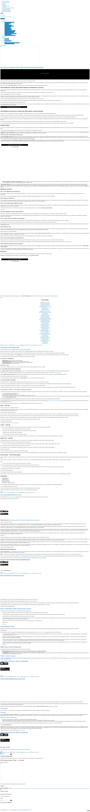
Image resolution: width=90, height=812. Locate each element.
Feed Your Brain (39, 345)
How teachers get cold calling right (9, 347)
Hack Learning (9, 809)
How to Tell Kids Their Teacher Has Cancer (12, 575)
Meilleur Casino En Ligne (45, 305)
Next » (3, 753)
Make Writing (7, 24)
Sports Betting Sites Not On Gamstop (45, 306)
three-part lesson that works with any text (54, 400)
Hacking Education (8, 23)
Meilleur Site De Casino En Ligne (45, 330)
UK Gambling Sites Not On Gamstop (45, 312)
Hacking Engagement (8, 28)
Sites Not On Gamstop (45, 316)
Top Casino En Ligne (45, 339)
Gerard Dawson (6, 492)
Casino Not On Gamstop (6, 11)
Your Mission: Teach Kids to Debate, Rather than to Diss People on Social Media (21, 67)
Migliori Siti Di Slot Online (45, 325)
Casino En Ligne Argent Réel (45, 333)
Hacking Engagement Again (9, 32)
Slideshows (4, 41)
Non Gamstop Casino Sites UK (45, 303)
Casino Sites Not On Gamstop (45, 320)
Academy (4, 4)
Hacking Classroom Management (10, 35)
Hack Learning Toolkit (6, 2)
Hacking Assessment (8, 25)
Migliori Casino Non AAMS (45, 340)
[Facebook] (0, 13)
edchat (32, 345)
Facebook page (21, 489)
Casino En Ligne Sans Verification (8, 7)
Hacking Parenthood (8, 34)
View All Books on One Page (9, 22)
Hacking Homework (8, 29)
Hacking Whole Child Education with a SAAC (12, 678)
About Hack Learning (6, 38)
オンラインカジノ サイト (45, 310)
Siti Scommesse (45, 313)
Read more (4, 624)
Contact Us (4, 6)
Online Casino (45, 307)
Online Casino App (45, 335)
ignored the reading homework (30, 395)
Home (3, 20)
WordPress (29, 809)
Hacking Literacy (7, 27)
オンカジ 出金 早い (45, 332)
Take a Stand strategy (14, 422)
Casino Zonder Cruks (45, 309)
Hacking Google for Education (10, 31)
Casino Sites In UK (45, 314)
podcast (30, 573)
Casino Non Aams (45, 326)
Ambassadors (7, 39)
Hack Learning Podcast (11, 496)
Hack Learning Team (7, 573)
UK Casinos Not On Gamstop (45, 315)
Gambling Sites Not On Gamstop (45, 311)
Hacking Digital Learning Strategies (10, 33)
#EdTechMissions (27, 345)
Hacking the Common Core (9, 26)
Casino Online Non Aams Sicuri (45, 337)
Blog (3, 37)
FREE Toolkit (4, 36)
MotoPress (18, 809)
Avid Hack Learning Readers (9, 43)
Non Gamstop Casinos (6, 8)
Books (3, 21)
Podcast (3, 3)
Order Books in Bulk (5, 5)
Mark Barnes (6, 345)
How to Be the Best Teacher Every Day (10, 494)
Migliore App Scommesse (45, 331)
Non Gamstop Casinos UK (45, 322)
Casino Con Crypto (45, 338)
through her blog (22, 730)
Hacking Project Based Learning (10, 30)
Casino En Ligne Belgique (45, 336)
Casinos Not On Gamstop (6, 10)
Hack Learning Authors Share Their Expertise (12, 42)
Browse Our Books (5, 1)
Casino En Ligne (45, 323)
